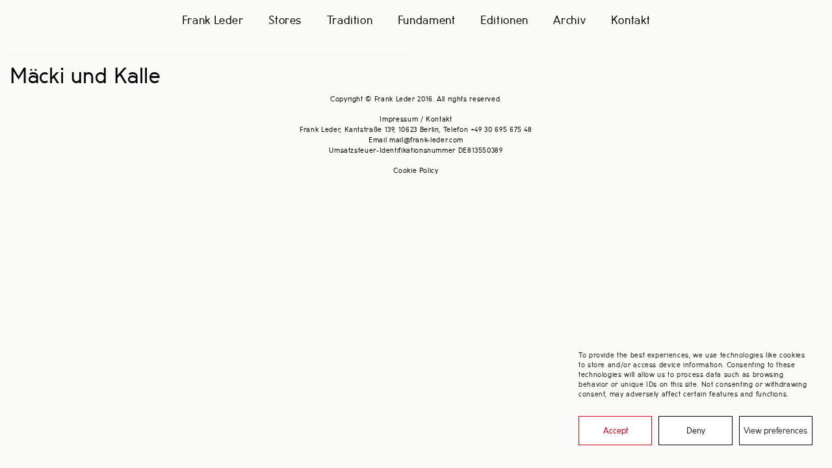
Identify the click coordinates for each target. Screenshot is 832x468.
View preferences (775, 431)
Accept (615, 431)
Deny (695, 431)
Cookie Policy (415, 171)
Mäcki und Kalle (85, 77)
